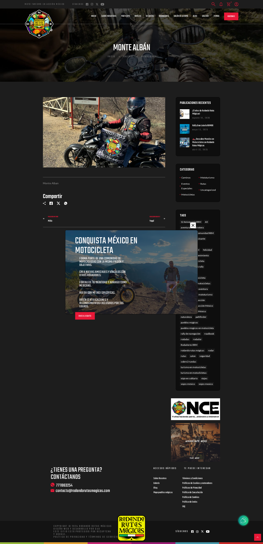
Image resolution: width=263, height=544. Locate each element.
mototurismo (205, 294)
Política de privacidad (69, 537)
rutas (183, 356)
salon (193, 356)
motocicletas (203, 283)
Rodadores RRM (189, 344)
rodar (211, 350)
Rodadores (164, 16)
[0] (228, 4)
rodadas (185, 339)
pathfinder (201, 316)
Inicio (93, 16)
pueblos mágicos (189, 322)
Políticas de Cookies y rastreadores (197, 483)
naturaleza (186, 316)
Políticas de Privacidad (192, 488)
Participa (125, 16)
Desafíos (150, 16)
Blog (195, 16)
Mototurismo (207, 177)
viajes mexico (206, 384)
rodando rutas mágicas (192, 350)
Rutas (203, 183)
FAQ (183, 507)
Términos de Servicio (103, 537)
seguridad (204, 356)
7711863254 (64, 485)
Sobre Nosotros (108, 16)
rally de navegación (190, 333)
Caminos (186, 177)
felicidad (207, 249)
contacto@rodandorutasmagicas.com (83, 491)
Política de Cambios (190, 497)
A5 (206, 221)
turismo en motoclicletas (194, 372)
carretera (199, 227)
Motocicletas (188, 194)
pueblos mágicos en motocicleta (197, 328)
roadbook (209, 333)
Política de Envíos (189, 502)
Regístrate (231, 16)
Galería (205, 16)
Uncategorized (208, 189)
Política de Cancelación (192, 492)
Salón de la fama (181, 16)
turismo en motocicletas (193, 367)
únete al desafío (85, 316)
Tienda (216, 16)
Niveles (138, 16)
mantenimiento (201, 255)
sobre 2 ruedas (188, 361)
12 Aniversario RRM (191, 221)
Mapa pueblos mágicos (163, 492)
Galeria (128, 57)
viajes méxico (188, 384)
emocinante (199, 238)
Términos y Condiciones (192, 478)
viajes (204, 378)
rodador (197, 339)
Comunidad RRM (205, 233)
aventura (185, 227)
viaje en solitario (189, 378)
